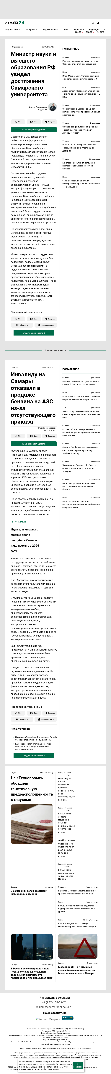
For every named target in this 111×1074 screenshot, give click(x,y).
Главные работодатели (33, 129)
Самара (65, 57)
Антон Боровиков (38, 107)
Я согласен (77, 1065)
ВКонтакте (24, 325)
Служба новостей (46, 428)
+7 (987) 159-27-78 (54, 1002)
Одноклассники (47, 325)
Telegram (51, 122)
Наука (64, 72)
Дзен (35, 122)
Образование (17, 47)
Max (19, 122)
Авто (64, 87)
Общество (62, 887)
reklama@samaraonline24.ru (54, 1007)
